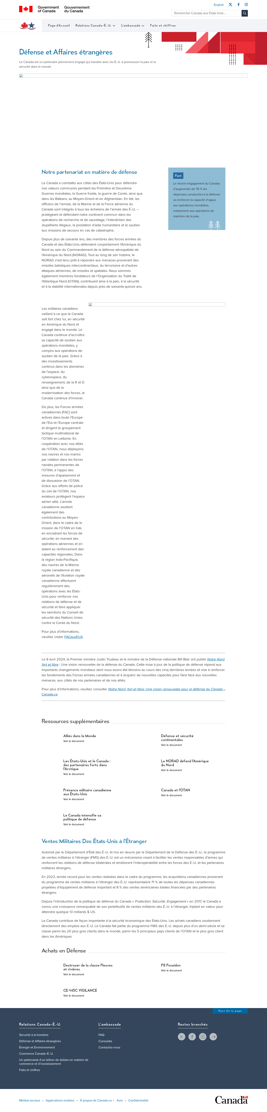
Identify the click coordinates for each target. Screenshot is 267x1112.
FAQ (101, 1035)
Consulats (105, 1041)
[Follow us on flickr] (213, 1036)
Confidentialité (138, 1100)
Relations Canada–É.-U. (93, 25)
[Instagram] (246, 5)
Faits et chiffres (163, 25)
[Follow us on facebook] (192, 1036)
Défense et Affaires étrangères (40, 1041)
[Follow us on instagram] (202, 1036)
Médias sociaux (29, 1100)
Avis (120, 1100)
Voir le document (73, 741)
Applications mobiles (60, 1100)
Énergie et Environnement (37, 1047)
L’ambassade (130, 25)
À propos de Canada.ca (96, 1100)
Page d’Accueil (59, 25)
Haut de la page (230, 1011)
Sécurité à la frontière (33, 1035)
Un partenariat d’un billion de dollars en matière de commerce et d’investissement (53, 1062)
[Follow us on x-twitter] (181, 1036)
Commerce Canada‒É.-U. (36, 1054)
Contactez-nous (109, 1047)
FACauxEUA (73, 637)
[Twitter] (230, 5)
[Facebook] (238, 5)
